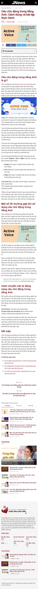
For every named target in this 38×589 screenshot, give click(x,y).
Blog (2, 543)
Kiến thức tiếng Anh (27, 281)
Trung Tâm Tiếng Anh (31, 538)
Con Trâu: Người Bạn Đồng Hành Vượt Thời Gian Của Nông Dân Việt (23, 490)
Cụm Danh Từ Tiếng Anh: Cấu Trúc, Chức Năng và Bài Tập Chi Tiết (22, 476)
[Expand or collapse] (34, 51)
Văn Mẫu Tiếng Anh (30, 544)
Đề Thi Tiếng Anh (19, 537)
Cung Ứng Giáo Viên (6, 8)
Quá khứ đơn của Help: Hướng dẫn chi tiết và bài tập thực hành (23, 468)
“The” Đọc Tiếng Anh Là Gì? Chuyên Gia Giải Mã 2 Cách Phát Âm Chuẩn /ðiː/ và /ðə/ (22, 410)
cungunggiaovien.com (7, 518)
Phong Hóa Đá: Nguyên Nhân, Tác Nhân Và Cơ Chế (18, 461)
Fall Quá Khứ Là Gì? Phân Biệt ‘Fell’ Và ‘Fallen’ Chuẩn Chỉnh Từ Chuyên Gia (21, 418)
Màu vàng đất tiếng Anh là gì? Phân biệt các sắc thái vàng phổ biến (23, 433)
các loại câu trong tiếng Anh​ (27, 84)
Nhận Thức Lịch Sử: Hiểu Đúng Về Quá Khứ (23, 483)
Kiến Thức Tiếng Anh (18, 8)
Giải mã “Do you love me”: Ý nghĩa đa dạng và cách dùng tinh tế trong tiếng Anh (23, 426)
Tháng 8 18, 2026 (7, 463)
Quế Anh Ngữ (10, 22)
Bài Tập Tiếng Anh (5, 538)
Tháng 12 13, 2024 (22, 22)
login (6, 403)
